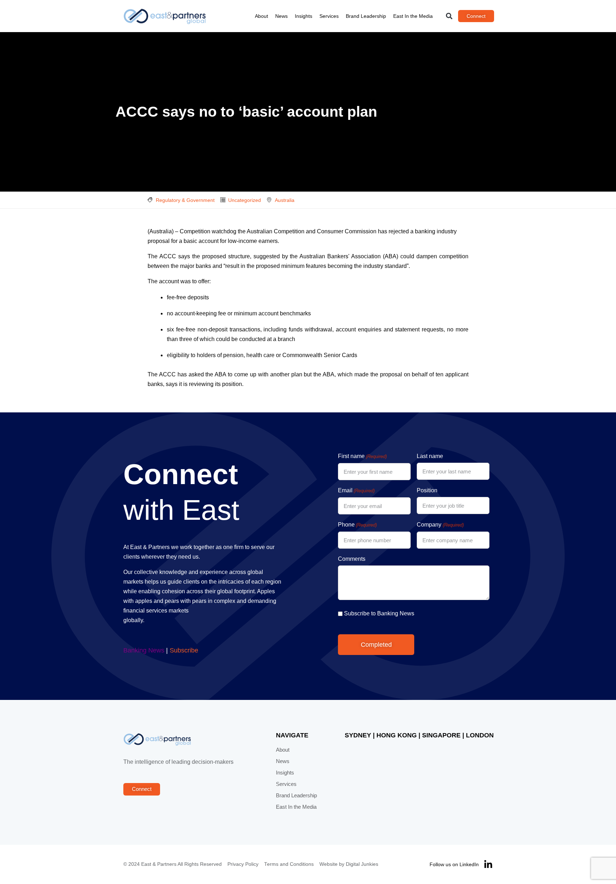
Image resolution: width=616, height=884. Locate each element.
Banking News (143, 650)
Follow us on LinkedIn (454, 864)
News (281, 16)
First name (362, 456)
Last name (430, 456)
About (261, 16)
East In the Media (413, 16)
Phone (357, 525)
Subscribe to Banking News (379, 613)
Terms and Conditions (289, 864)
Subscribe (184, 650)
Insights (303, 16)
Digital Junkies (362, 864)
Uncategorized (244, 200)
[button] (449, 16)
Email (356, 490)
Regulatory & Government (185, 200)
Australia (284, 200)
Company (440, 525)
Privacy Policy (242, 864)
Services (329, 16)
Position (427, 490)
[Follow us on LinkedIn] (488, 864)
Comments (351, 559)
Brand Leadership (366, 16)
